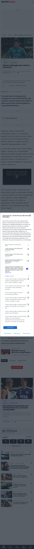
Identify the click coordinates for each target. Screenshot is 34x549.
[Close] (30, 215)
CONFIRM (10, 327)
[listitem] (17, 245)
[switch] (27, 249)
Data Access (17, 333)
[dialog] (17, 275)
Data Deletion (7, 333)
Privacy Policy (26, 333)
